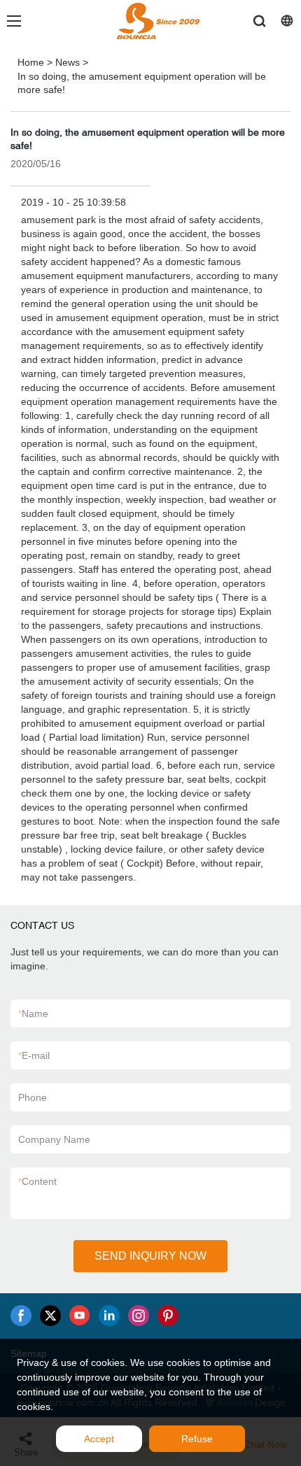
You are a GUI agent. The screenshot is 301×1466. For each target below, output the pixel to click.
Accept (99, 1438)
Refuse (197, 1438)
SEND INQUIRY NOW (150, 1256)
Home (31, 62)
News (67, 62)
